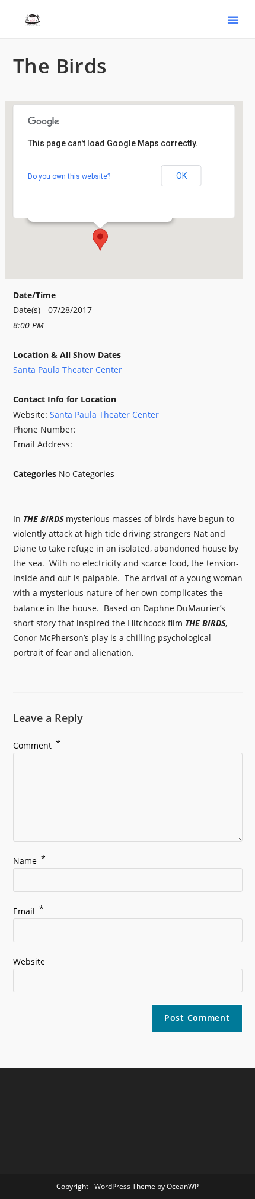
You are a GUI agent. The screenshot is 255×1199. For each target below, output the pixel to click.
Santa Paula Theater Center (67, 369)
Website (29, 961)
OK (181, 176)
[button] (233, 19)
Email (28, 911)
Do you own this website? (69, 176)
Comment (36, 745)
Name (29, 860)
